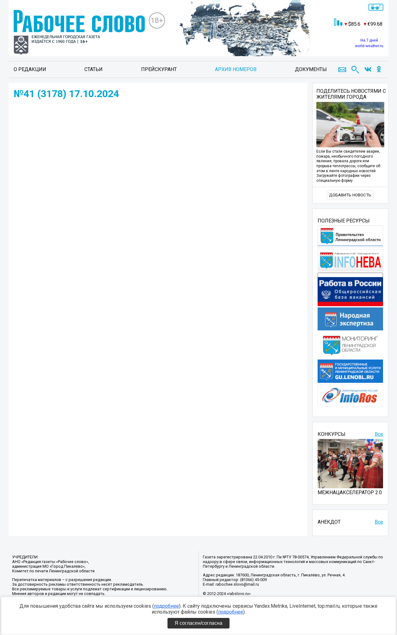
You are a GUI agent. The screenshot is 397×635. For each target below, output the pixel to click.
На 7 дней (369, 40)
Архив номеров (235, 69)
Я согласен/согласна (198, 623)
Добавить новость (350, 195)
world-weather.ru (369, 46)
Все (379, 434)
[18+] (79, 33)
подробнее (166, 606)
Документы (311, 69)
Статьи (93, 69)
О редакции (30, 69)
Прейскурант (159, 69)
